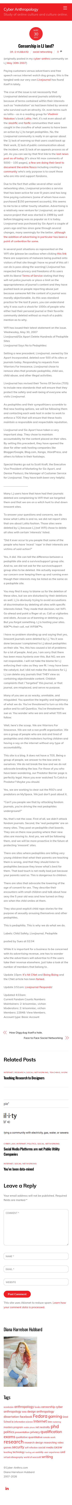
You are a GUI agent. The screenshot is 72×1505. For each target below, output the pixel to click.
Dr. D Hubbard (19, 52)
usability (39, 1452)
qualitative (22, 1437)
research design (33, 1442)
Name (10, 1256)
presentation (22, 1432)
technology (19, 1452)
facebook (26, 1416)
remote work (49, 1437)
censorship (48, 1406)
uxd (62, 1452)
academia (9, 1407)
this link (61, 253)
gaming (55, 1416)
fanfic (27, 123)
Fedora (40, 1416)
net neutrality (42, 1427)
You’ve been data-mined (19, 1168)
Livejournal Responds (38, 987)
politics (31, 1143)
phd (55, 1426)
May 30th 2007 (16, 63)
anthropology (24, 1407)
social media (45, 1447)
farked (40, 979)
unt (33, 1452)
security (18, 1447)
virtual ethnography (13, 1457)
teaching (55, 1072)
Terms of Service (32, 275)
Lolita (27, 118)
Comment (12, 1213)
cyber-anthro (41, 58)
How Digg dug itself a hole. (26, 1032)
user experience (52, 1452)
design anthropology (40, 1411)
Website (11, 1282)
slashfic (13, 123)
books (38, 1407)
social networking (42, 51)
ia (13, 1421)
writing (47, 1456)
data (24, 1411)
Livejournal (44, 79)
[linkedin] (7, 1488)
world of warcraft (32, 1457)
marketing (57, 1422)
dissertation (11, 1416)
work (64, 1072)
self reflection (31, 1447)
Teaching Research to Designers (24, 1077)
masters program (13, 1427)
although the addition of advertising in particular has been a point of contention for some (35, 237)
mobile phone (29, 1427)
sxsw (58, 1447)
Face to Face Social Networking (43, 1038)
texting (28, 1452)
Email (10, 1269)
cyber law (9, 1143)
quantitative (35, 1437)
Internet (8, 1072)
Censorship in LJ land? (36, 45)
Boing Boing (50, 974)
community (10, 171)
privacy (35, 1432)
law (50, 1421)
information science (23, 1421)
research (19, 1072)
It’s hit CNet (30, 974)
